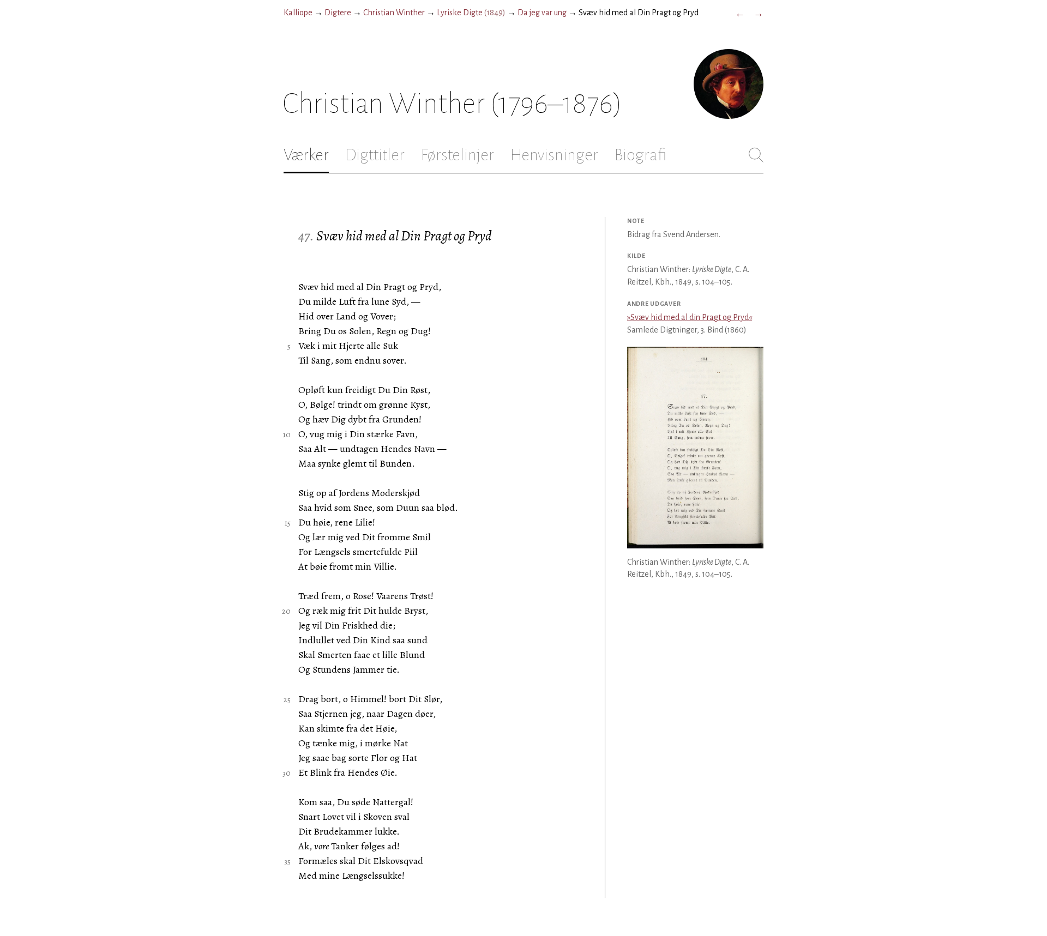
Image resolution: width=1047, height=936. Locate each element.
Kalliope (298, 12)
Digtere (337, 12)
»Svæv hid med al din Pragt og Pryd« (689, 317)
